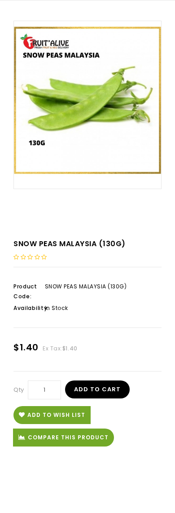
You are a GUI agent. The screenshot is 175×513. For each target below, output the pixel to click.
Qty (18, 389)
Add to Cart (97, 389)
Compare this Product (68, 437)
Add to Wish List (56, 415)
